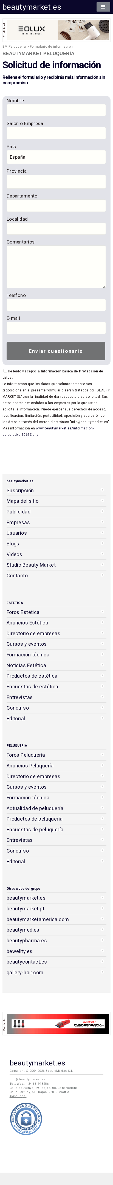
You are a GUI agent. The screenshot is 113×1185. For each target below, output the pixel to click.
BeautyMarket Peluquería (38, 53)
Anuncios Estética (27, 623)
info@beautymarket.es (28, 1079)
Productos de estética (32, 676)
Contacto (17, 575)
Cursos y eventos (27, 644)
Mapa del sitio (23, 501)
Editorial (16, 718)
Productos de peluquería (35, 819)
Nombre (15, 100)
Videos (14, 554)
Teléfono (16, 295)
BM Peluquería (14, 46)
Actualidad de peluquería (35, 808)
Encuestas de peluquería (35, 829)
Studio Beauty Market (31, 565)
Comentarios (21, 242)
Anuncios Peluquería (30, 766)
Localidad (17, 219)
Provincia (17, 171)
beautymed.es (23, 930)
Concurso (18, 708)
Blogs (13, 543)
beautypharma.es (27, 940)
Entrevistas (20, 697)
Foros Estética (23, 612)
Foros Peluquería (26, 755)
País (11, 146)
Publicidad (18, 512)
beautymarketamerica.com (38, 919)
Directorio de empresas (34, 633)
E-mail (13, 318)
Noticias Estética (26, 665)
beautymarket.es (31, 7)
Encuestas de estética (32, 686)
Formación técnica (28, 655)
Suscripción (20, 490)
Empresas (18, 522)
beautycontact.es (27, 962)
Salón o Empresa (25, 123)
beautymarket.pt (26, 908)
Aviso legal (18, 1096)
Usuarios (17, 533)
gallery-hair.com (25, 972)
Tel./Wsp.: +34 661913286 (29, 1084)
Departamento (22, 196)
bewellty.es (20, 951)
